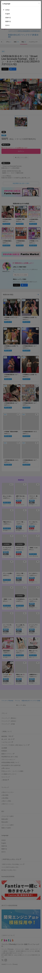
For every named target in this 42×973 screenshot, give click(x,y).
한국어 (7, 25)
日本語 (7, 10)
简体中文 (8, 17)
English (7, 14)
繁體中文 (8, 21)
